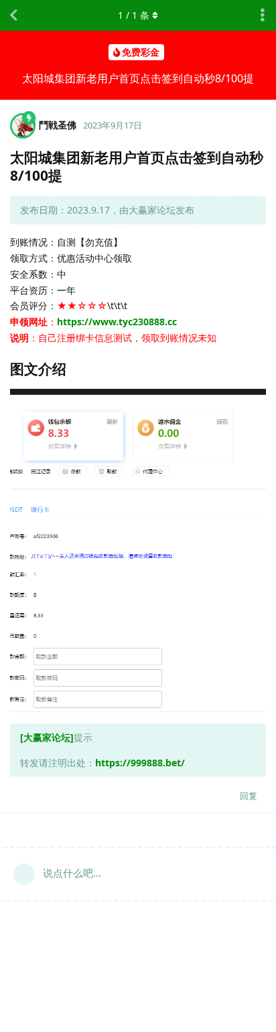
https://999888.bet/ (140, 762)
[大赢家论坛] (47, 737)
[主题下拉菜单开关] (262, 15)
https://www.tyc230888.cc (117, 321)
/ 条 (133, 15)
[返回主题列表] (13, 15)
